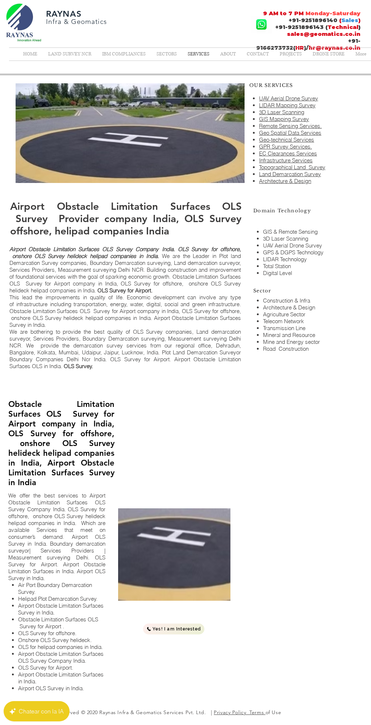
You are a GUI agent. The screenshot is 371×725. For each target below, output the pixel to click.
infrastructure (31, 304)
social (171, 304)
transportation (90, 304)
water (136, 304)
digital (153, 304)
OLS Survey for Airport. (125, 290)
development (168, 297)
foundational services (41, 276)
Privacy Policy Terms (239, 712)
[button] (173, 629)
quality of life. (108, 297)
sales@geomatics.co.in (323, 33)
